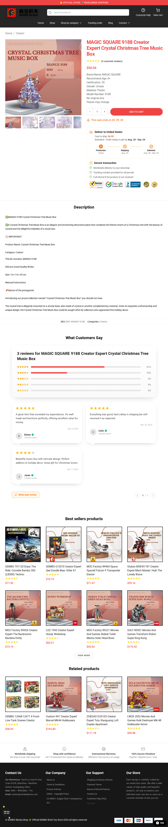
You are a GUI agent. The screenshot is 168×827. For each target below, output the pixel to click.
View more (84, 655)
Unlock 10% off (7, 812)
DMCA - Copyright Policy (58, 794)
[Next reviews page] (153, 495)
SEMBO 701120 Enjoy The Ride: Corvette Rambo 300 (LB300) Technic (20, 570)
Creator (20, 33)
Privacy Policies (54, 789)
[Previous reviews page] (137, 495)
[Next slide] (76, 77)
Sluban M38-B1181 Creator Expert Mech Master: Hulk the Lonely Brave (144, 570)
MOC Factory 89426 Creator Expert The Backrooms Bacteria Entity (21, 634)
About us (51, 780)
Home (8, 33)
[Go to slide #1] (13, 122)
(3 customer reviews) (111, 61)
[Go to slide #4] (64, 122)
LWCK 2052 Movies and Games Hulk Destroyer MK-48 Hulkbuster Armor (144, 720)
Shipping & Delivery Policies (100, 780)
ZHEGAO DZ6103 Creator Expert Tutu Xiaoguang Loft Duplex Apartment (102, 720)
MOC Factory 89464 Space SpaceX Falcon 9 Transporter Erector (103, 570)
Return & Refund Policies (98, 789)
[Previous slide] (10, 77)
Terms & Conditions (56, 784)
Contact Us (92, 794)
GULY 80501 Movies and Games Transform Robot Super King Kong (141, 634)
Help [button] (162, 823)
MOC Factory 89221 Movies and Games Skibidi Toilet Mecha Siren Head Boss (103, 634)
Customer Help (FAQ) (96, 798)
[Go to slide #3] (47, 122)
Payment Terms (94, 784)
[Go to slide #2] (30, 122)
